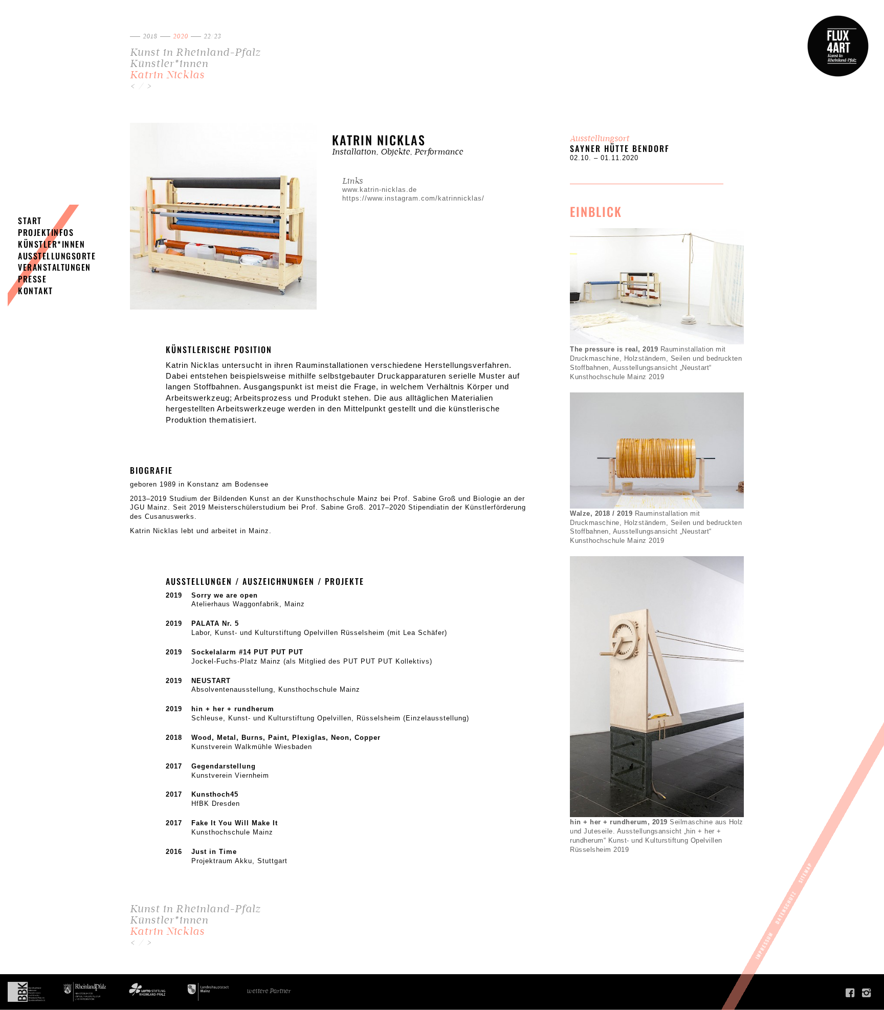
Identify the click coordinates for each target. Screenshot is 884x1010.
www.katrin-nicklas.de (379, 189)
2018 (150, 36)
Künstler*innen (169, 64)
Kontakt (35, 290)
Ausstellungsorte (57, 256)
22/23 (212, 36)
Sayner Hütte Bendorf (620, 148)
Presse (32, 279)
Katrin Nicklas (167, 75)
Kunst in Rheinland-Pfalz (195, 52)
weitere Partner (269, 991)
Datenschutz (786, 908)
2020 (180, 36)
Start (30, 220)
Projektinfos (46, 232)
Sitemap (805, 872)
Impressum (764, 945)
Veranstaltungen (54, 267)
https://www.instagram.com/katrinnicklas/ (413, 198)
